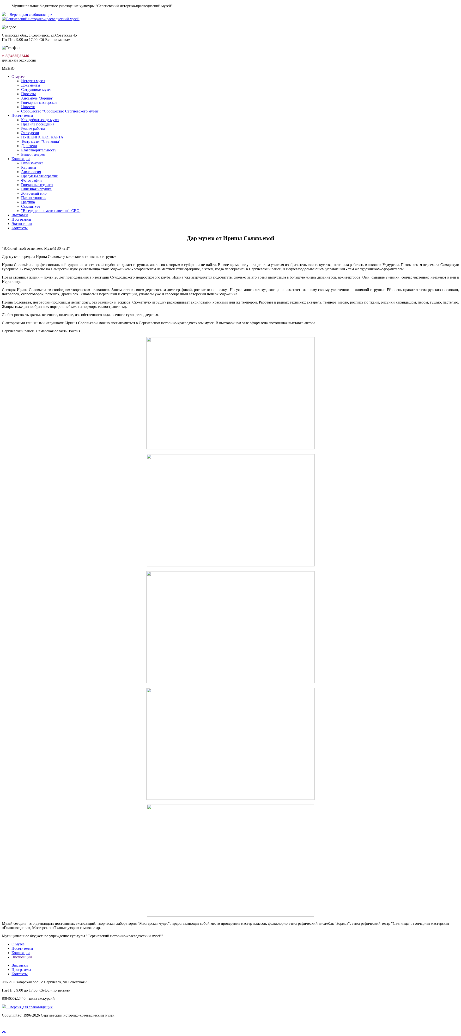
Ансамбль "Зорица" (37, 98)
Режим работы (33, 128)
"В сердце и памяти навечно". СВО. (50, 211)
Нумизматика (32, 163)
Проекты (28, 94)
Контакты (20, 228)
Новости (28, 107)
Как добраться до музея (40, 120)
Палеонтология (33, 198)
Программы (21, 219)
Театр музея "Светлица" (41, 141)
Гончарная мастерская (39, 102)
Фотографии (31, 180)
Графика (28, 202)
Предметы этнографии (39, 176)
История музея (33, 81)
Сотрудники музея (36, 89)
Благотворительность (38, 150)
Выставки (20, 215)
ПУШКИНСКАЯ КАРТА (42, 137)
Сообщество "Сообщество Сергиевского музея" (60, 111)
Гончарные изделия (37, 185)
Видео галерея (33, 154)
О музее (18, 76)
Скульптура (30, 206)
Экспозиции (22, 224)
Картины (28, 167)
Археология (31, 172)
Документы (30, 85)
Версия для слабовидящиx (29, 14)
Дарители (29, 146)
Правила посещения (37, 124)
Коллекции (21, 159)
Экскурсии (30, 133)
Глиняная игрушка (36, 189)
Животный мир (34, 193)
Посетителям (22, 115)
